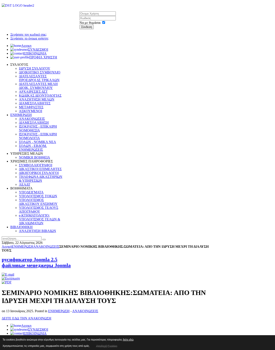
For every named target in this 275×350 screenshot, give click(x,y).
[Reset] (44, 239)
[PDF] (7, 282)
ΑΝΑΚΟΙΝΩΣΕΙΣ (46, 246)
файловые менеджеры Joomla (36, 265)
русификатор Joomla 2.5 (29, 259)
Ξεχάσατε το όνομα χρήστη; (29, 38)
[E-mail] (8, 274)
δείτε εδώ (128, 339)
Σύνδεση (86, 27)
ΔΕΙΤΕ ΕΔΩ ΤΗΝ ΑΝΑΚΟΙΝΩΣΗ (26, 318)
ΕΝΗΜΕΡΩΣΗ (22, 246)
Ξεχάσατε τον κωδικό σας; (28, 34)
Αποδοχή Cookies (106, 345)
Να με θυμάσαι (90, 22)
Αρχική (7, 246)
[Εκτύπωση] (11, 278)
